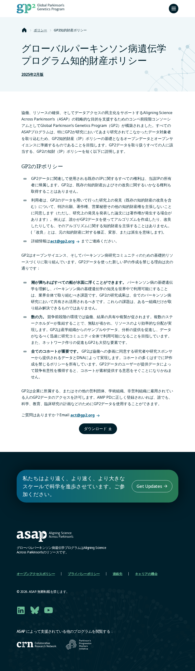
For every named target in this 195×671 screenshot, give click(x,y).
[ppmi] (78, 645)
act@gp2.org (62, 241)
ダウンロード (95, 428)
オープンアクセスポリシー (36, 573)
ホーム (24, 30)
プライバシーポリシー (84, 573)
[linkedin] (21, 610)
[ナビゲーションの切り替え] (173, 8)
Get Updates (149, 486)
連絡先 (117, 573)
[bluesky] (34, 610)
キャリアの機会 (146, 573)
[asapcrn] (36, 644)
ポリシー (40, 30)
